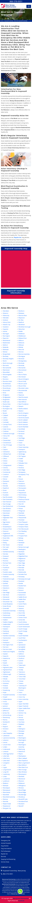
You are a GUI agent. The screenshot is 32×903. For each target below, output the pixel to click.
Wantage (21, 733)
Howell (5, 697)
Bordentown (7, 384)
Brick (4, 393)
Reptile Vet (4, 854)
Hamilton (6, 633)
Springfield (21, 647)
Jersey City (6, 713)
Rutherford (21, 595)
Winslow (21, 788)
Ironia (5, 701)
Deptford (6, 488)
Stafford (20, 654)
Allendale (6, 318)
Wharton (21, 781)
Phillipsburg (22, 497)
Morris (20, 372)
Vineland (21, 720)
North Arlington (23, 413)
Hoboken (6, 683)
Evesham (5, 540)
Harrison (5, 647)
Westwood (21, 779)
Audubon (6, 327)
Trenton (21, 690)
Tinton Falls (22, 676)
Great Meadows (8, 604)
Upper (20, 701)
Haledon (5, 629)
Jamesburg (6, 708)
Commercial (6, 472)
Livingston (6, 763)
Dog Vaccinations (6, 848)
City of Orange (7, 445)
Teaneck (21, 667)
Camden (5, 420)
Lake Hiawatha (7, 733)
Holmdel (5, 688)
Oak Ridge (21, 438)
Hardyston (6, 642)
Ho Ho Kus (6, 681)
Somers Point (22, 617)
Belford (5, 345)
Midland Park (22, 338)
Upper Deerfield (23, 704)
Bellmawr (6, 349)
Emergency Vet (5, 840)
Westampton (22, 774)
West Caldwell (22, 758)
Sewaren (21, 608)
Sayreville (21, 602)
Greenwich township (9, 611)
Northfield (21, 429)
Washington (22, 738)
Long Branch (7, 770)
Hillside (5, 679)
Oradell (20, 458)
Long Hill (5, 772)
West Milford (22, 765)
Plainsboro (21, 515)
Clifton (5, 458)
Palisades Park (22, 463)
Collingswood (7, 465)
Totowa (20, 681)
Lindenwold (6, 749)
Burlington (6, 406)
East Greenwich (7, 499)
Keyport (5, 726)
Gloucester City (7, 602)
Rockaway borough (24, 579)
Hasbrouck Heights (9, 651)
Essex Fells (6, 538)
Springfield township (21, 650)
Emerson (5, 531)
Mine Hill (21, 349)
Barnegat (6, 334)
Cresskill (5, 477)
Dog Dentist (4, 846)
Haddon (5, 620)
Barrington (6, 336)
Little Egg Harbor (8, 754)
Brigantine (6, 399)
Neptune (21, 395)
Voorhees (21, 722)
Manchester (6, 792)
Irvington (6, 704)
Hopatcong (6, 690)
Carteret (5, 427)
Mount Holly (22, 381)
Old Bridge (21, 454)
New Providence (23, 404)
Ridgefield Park (23, 556)
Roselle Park (22, 586)
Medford (21, 322)
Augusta (5, 329)
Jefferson (6, 711)
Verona (20, 717)
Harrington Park (8, 645)
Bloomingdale (7, 374)
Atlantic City (6, 324)
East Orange (7, 504)
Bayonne (5, 338)
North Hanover (23, 424)
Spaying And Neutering (8, 859)
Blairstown (6, 370)
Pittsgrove (21, 511)
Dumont (5, 493)
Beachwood (6, 340)
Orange (20, 461)
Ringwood (21, 561)
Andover (5, 320)
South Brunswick (23, 624)
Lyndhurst (6, 781)
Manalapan (6, 788)
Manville (5, 801)
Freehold (5, 577)
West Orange (22, 770)
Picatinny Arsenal (23, 499)
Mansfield (6, 795)
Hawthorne (6, 658)
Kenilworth (6, 722)
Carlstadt (6, 422)
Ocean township (23, 447)
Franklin (5, 570)
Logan (5, 767)
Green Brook (7, 606)
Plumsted (21, 520)
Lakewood (6, 735)
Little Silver (6, 760)
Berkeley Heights (8, 359)
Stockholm (21, 656)
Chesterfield (6, 440)
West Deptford (23, 760)
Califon (5, 418)
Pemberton (21, 486)
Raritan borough (23, 547)
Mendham (21, 324)
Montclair (21, 359)
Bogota (5, 377)
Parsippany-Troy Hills (23, 476)
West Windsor (22, 772)
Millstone (21, 343)
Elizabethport (7, 527)
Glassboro (6, 588)
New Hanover (22, 399)
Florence (5, 561)
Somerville (21, 620)
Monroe (20, 352)
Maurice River (22, 315)
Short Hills (21, 613)
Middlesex (21, 334)
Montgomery (22, 361)
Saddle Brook (22, 597)
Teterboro (21, 672)
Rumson (21, 590)
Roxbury (21, 588)
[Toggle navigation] (28, 6)
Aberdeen (6, 311)
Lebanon (5, 740)
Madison (5, 783)
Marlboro (21, 311)
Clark (4, 447)
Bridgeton (6, 395)
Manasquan (6, 790)
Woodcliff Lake (22, 799)
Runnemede (22, 592)
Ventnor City (22, 713)
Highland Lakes (7, 667)
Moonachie (21, 368)
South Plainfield (23, 636)
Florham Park (7, 563)
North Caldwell (23, 420)
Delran (5, 479)
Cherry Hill (6, 436)
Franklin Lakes (7, 572)
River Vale (21, 565)
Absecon (5, 313)
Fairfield (5, 549)
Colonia (5, 468)
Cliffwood (6, 456)
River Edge (21, 563)
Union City (21, 697)
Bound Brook (7, 386)
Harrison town (7, 649)
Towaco (20, 683)
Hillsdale (5, 676)
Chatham (6, 431)
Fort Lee (5, 565)
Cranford (6, 474)
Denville (5, 486)
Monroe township (24, 354)
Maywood (21, 318)
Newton (20, 411)
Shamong (21, 611)
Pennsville (21, 490)
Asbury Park (7, 322)
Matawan (21, 313)
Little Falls (6, 756)
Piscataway (21, 506)
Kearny (5, 720)
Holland (5, 686)
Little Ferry (6, 758)
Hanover (5, 640)
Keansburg (6, 717)
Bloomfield (6, 372)
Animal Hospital (6, 843)
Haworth (5, 656)
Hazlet (5, 661)
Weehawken (22, 756)
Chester (5, 438)
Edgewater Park (8, 517)
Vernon (20, 715)
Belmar (5, 352)
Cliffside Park (7, 454)
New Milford (22, 402)
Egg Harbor (6, 522)
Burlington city (7, 408)
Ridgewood (21, 558)
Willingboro (22, 785)
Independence (7, 699)
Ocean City (21, 445)
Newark (20, 406)
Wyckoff (20, 806)
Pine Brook (21, 502)
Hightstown (6, 672)
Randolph (21, 542)
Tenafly (20, 670)
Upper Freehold (23, 706)
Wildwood (21, 783)
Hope (4, 692)
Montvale (21, 363)
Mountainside (22, 390)
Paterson (21, 481)
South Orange (22, 629)
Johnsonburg (7, 715)
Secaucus (21, 606)
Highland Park (7, 670)
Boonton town (7, 381)
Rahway (20, 538)
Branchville (6, 390)
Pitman (20, 508)
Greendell (6, 608)
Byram (5, 413)
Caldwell (5, 415)
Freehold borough (8, 579)
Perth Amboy (22, 495)
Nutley (20, 436)
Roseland (21, 581)
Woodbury (21, 797)
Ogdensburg (22, 452)
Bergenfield (6, 354)
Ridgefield (21, 554)
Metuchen (21, 329)
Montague (21, 356)
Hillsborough (7, 674)
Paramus (21, 468)
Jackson (5, 706)
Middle (20, 331)
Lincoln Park (7, 745)
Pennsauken (22, 488)
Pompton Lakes (23, 524)
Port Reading (22, 531)
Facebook (21, 900)
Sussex (20, 663)
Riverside (21, 570)
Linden (5, 747)
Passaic (20, 479)
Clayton (5, 449)
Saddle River (22, 599)
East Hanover (7, 502)
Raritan (20, 545)
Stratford (21, 658)
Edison (5, 520)
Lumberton (6, 779)
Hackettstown (7, 617)
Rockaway (21, 577)
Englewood (6, 533)
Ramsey (20, 540)
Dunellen (6, 495)
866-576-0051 (16, 1)
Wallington (21, 729)
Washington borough (22, 741)
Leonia (5, 742)
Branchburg (6, 388)
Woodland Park (23, 801)
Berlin (5, 361)
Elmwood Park (7, 529)
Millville (20, 347)
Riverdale (21, 567)
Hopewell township (8, 20)
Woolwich (21, 804)
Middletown (22, 336)
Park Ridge (21, 470)
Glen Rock (6, 595)
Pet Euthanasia (5, 851)
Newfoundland (23, 408)
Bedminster (6, 343)
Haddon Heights (8, 622)
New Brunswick (23, 397)
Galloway (5, 581)
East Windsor (7, 508)
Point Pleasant (22, 522)
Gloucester (6, 599)
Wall (19, 726)
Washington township (22, 746)
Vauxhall (21, 711)
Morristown (22, 377)
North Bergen (22, 415)
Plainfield (21, 513)
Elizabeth (6, 524)
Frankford (6, 567)
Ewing (5, 542)
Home (1, 20)
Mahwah (5, 785)
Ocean (20, 443)
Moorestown (22, 370)
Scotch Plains (22, 604)
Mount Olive (22, 386)
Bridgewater (7, 397)
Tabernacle (21, 665)
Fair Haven (6, 545)
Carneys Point (7, 424)
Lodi (4, 765)
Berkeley (5, 356)
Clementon (6, 452)
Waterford (21, 751)
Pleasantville (22, 517)
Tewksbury (21, 674)
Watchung (21, 749)
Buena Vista (6, 404)
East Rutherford (8, 506)
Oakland (21, 440)
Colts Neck (6, 470)
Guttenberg (6, 613)
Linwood (5, 751)
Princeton (21, 533)
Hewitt (5, 663)
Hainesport (6, 626)
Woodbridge (22, 795)
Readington (22, 549)
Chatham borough (8, 433)
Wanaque (21, 731)
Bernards (6, 365)
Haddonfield (6, 624)
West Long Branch (24, 763)
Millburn (21, 340)
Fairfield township (8, 552)
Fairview (5, 554)
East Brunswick (7, 497)
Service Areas (5, 862)
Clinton (5, 461)
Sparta (20, 642)
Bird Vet (3, 856)
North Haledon (23, 422)
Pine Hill (20, 504)
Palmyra (20, 465)
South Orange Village (22, 632)
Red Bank (21, 552)
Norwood (21, 431)
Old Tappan (22, 456)
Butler (5, 411)
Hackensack (6, 615)
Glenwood (6, 597)
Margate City (7, 808)
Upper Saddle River (24, 708)
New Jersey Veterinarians (21, 898)
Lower (5, 776)
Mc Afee (20, 320)
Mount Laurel (22, 384)
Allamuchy (6, 315)
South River (22, 638)
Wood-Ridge (22, 792)
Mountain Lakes (23, 388)
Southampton (22, 640)
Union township (23, 699)
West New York (23, 767)
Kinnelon (5, 729)
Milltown (21, 345)
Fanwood (6, 556)
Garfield (5, 583)
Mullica (20, 393)
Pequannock (22, 493)
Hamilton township (9, 636)
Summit (20, 661)
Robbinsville (22, 572)
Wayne (20, 754)
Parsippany (21, 472)
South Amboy (22, 622)
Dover (5, 490)
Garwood (6, 586)
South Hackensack (24, 626)
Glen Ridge (6, 592)
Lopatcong (6, 774)
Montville (21, 365)
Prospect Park (22, 536)
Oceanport (21, 449)
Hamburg (6, 631)
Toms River (21, 679)
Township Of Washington (22, 687)
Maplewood (6, 806)
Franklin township (8, 574)
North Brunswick (23, 418)
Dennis (5, 483)
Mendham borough (24, 327)
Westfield (21, 776)
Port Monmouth (23, 529)
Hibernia (5, 665)
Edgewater (6, 515)
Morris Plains (22, 374)
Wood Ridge (22, 790)
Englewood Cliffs (8, 536)
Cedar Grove (7, 429)
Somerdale (21, 615)
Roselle (20, 583)
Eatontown (6, 513)
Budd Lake (6, 402)
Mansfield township (9, 797)
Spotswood (21, 645)
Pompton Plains (23, 527)
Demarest (6, 481)
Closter (5, 463)
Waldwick (21, 724)
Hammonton (7, 638)
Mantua (5, 799)
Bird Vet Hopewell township (20, 20)
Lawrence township (9, 738)
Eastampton (6, 511)
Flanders (5, 558)
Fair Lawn (6, 547)
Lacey (4, 731)
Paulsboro (21, 483)
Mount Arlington (23, 379)
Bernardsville (7, 368)
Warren (20, 735)
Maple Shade (7, 804)
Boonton (5, 379)
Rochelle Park (22, 574)
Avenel (5, 331)
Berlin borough (7, 363)
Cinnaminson (7, 443)
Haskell (5, 654)
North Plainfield (23, 427)
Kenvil (5, 724)
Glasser (5, 590)
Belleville (5, 347)
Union (20, 692)
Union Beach (22, 695)
